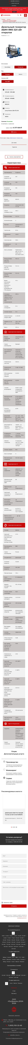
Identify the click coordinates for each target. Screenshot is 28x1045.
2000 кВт (21, 946)
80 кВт (17, 938)
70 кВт (9, 938)
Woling (4, 961)
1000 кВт (18, 944)
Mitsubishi (9, 959)
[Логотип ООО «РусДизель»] (5, 15)
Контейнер (7, 67)
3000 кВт (14, 948)
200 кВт (22, 940)
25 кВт (11, 935)
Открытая (20, 67)
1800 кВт (16, 946)
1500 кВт (6, 946)
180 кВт (17, 940)
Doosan (14, 959)
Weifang (4, 957)
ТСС (20, 957)
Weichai (17, 961)
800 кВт (13, 944)
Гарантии (14, 147)
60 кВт (5, 938)
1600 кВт (11, 946)
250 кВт (4, 942)
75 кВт (13, 938)
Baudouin (22, 961)
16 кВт (3, 935)
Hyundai (9, 957)
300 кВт (8, 942)
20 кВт (7, 935)
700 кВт (8, 944)
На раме (7, 74)
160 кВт (13, 940)
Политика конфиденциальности (14, 1038)
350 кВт (13, 942)
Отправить (14, 906)
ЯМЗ (23, 957)
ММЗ (17, 957)
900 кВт (13, 975)
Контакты (14, 5)
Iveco (13, 957)
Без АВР (7, 81)
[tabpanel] (14, 809)
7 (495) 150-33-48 (15, 3)
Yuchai (13, 961)
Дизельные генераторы (16, 138)
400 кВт (18, 942)
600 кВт (3, 944)
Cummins (23, 959)
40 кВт (19, 935)
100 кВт (21, 938)
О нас (14, 991)
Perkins (4, 959)
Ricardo (8, 961)
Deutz (18, 959)
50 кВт (23, 935)
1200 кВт (23, 944)
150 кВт (8, 940)
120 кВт (4, 940)
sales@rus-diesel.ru (15, 1)
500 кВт (23, 942)
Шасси (20, 74)
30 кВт (15, 935)
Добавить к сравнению (8, 123)
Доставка (14, 142)
